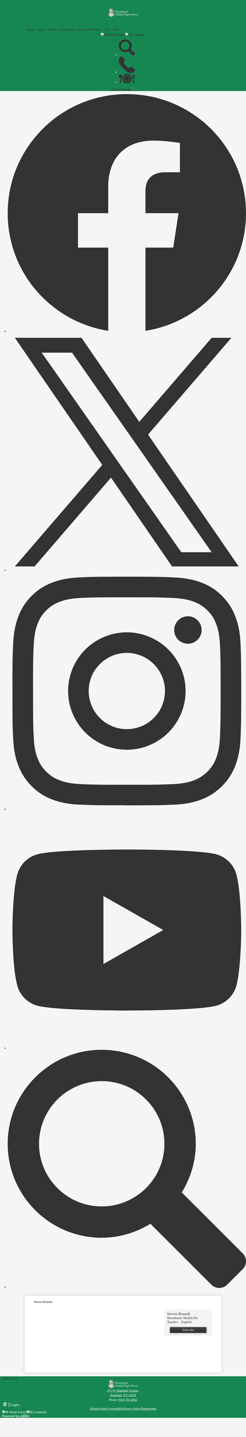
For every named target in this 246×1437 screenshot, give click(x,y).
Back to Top (9, 1378)
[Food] (127, 82)
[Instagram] (127, 809)
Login (10, 1404)
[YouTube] (127, 1048)
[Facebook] (127, 331)
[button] (40, 29)
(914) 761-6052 (127, 1399)
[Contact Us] (127, 72)
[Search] (127, 54)
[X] (127, 570)
